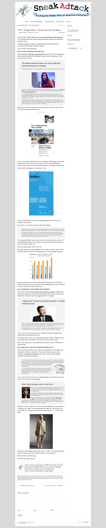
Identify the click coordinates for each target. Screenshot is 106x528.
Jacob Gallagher (51, 475)
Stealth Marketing (36, 21)
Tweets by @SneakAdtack (73, 39)
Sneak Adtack (23, 522)
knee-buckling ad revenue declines (52, 37)
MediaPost (22, 477)
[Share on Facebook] (59, 25)
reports (40, 296)
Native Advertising (23, 25)
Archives (68, 48)
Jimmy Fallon (56, 475)
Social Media (60, 21)
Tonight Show (60, 478)
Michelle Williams (37, 477)
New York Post (49, 477)
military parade (43, 477)
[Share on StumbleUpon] (64, 25)
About (27, 21)
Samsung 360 (32, 478)
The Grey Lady (54, 478)
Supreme (36, 478)
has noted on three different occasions (44, 292)
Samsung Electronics (29, 92)
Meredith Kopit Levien (29, 477)
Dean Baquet (34, 475)
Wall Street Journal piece (32, 354)
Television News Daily (47, 478)
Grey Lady (45, 475)
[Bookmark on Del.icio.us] (62, 25)
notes (38, 379)
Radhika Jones (26, 478)
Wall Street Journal (28, 479)
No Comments (62, 32)
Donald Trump (40, 475)
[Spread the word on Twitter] (61, 25)
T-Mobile (40, 478)
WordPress (24, 523)
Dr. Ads (68, 21)
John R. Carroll (23, 32)
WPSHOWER (86, 522)
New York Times (56, 477)
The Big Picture (49, 21)
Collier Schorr (29, 475)
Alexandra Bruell (23, 475)
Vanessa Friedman (21, 479)
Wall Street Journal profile (35, 54)
